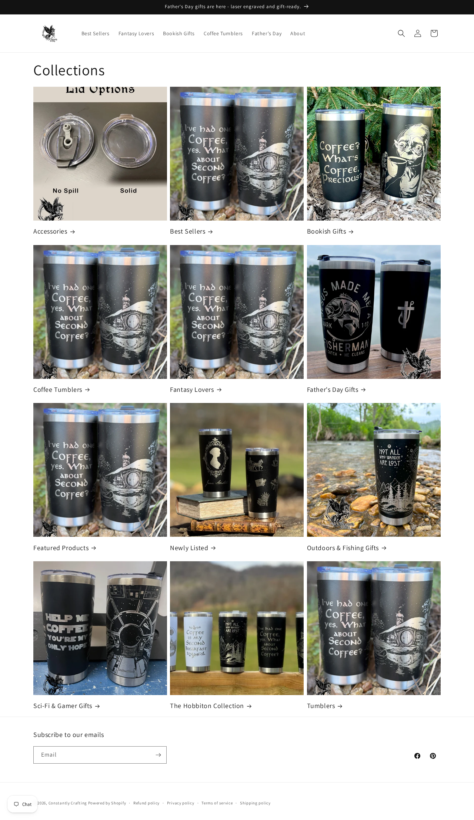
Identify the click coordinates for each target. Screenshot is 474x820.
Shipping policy (255, 803)
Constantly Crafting (68, 803)
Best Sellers (187, 231)
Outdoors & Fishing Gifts (343, 547)
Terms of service (217, 803)
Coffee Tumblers (57, 389)
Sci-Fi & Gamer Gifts (62, 705)
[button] (401, 33)
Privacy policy (180, 803)
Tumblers (321, 705)
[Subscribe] (158, 755)
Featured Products (61, 547)
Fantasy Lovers (192, 389)
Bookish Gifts (326, 231)
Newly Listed (189, 547)
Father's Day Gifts (332, 389)
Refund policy (146, 803)
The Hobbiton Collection (207, 705)
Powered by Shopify (107, 803)
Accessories (50, 231)
